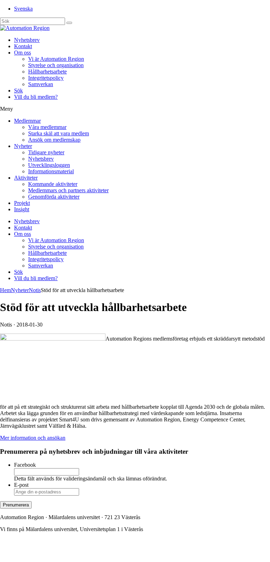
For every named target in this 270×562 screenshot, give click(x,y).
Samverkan (40, 84)
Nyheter (23, 146)
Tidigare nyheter (46, 152)
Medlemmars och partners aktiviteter (68, 190)
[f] (69, 23)
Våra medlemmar (47, 127)
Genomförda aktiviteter (53, 197)
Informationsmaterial (51, 171)
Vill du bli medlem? (36, 97)
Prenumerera (16, 505)
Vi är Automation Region (56, 59)
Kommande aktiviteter (52, 184)
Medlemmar (27, 121)
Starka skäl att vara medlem (58, 133)
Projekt (22, 203)
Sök (18, 90)
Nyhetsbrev (27, 40)
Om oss (22, 53)
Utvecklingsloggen (49, 165)
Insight (21, 209)
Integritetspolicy (46, 78)
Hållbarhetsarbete (47, 72)
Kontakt (23, 46)
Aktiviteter (26, 178)
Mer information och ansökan (32, 438)
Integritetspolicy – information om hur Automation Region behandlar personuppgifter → (97, 553)
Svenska (23, 9)
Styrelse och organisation (56, 65)
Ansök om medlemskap (54, 140)
